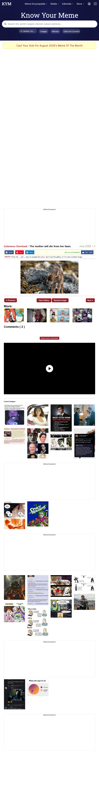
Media (53, 4)
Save (20, 252)
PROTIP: (8, 257)
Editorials (66, 4)
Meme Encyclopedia (35, 4)
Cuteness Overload (15, 246)
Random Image (60, 300)
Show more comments (49, 338)
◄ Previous (10, 300)
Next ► (90, 300)
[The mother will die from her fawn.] (49, 277)
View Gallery (44, 300)
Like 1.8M (88, 252)
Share (10, 252)
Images (43, 31)
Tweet (30, 252)
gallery (43, 257)
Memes (55, 31)
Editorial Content (72, 31)
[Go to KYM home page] (6, 4)
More (79, 4)
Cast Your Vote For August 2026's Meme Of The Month (49, 45)
